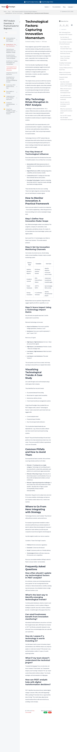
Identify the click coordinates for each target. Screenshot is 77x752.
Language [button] (70, 7)
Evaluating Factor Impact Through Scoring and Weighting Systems (11, 79)
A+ (67, 25)
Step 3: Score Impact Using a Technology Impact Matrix (65, 58)
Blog (64, 7)
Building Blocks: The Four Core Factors (11, 45)
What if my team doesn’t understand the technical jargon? (66, 110)
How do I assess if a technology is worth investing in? (65, 104)
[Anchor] (50, 102)
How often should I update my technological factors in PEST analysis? (66, 83)
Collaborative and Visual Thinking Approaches (10, 98)
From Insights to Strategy (10, 92)
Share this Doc (64, 21)
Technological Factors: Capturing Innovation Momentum (11, 68)
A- (60, 25)
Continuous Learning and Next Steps (10, 104)
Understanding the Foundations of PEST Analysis (10, 39)
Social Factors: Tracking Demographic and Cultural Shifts (11, 62)
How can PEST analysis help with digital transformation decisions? (66, 117)
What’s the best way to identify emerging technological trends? (65, 90)
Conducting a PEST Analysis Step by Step (10, 86)
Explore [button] (47, 7)
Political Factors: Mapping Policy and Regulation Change (10, 51)
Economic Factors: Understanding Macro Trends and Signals (11, 56)
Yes (45, 712)
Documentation (56, 7)
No (50, 712)
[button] (49, 7)
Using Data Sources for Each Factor (11, 73)
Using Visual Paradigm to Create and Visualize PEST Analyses (10, 111)
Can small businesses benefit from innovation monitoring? (65, 97)
